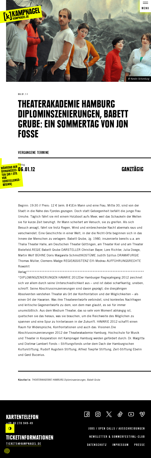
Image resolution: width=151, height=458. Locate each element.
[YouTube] (131, 414)
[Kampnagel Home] (21, 11)
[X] (109, 414)
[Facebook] (87, 414)
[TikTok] (120, 414)
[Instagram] (98, 414)
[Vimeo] (142, 414)
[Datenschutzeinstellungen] (7, 451)
